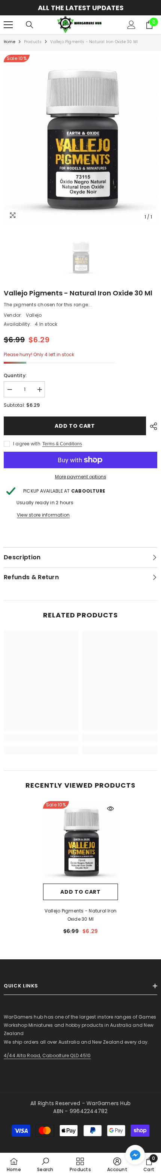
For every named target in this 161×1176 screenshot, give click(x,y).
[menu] (8, 24)
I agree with (26, 443)
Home (9, 42)
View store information (43, 515)
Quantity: (15, 375)
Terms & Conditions (62, 443)
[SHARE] (151, 426)
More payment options (80, 476)
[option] (80, 7)
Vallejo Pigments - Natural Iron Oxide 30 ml (80, 915)
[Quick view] (110, 808)
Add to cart (75, 426)
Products (33, 42)
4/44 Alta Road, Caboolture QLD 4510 (47, 1055)
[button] (135, 1154)
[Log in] (131, 25)
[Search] (29, 24)
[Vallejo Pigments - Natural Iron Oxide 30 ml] (80, 842)
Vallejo (34, 315)
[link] (41, 738)
